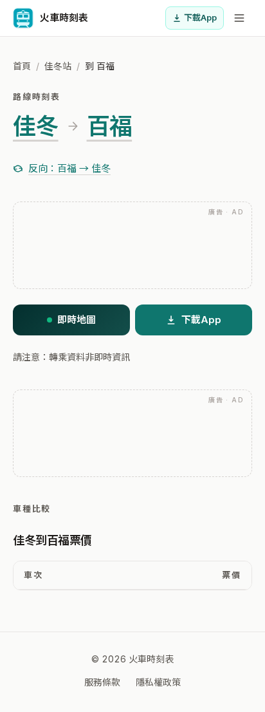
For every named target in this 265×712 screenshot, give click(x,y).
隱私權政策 (158, 682)
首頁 (22, 66)
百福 (109, 126)
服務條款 (102, 682)
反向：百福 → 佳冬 (69, 168)
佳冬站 (57, 66)
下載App (200, 17)
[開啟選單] (239, 18)
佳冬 (36, 126)
